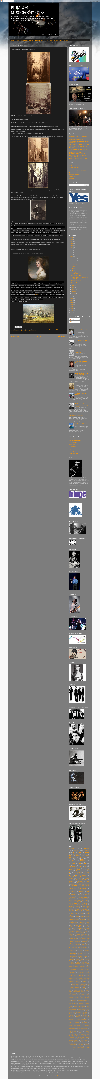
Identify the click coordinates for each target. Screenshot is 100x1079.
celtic (79, 868)
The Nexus (80, 950)
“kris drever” (71, 963)
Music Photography (84, 918)
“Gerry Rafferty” (83, 960)
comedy (84, 870)
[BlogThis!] (17, 327)
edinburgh (75, 854)
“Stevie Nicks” (84, 1041)
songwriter (83, 857)
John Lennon (84, 944)
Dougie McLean (72, 943)
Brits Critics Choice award (79, 940)
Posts (72, 319)
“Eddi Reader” (84, 1022)
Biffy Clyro (71, 898)
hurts (73, 896)
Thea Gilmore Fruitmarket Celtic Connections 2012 (81, 374)
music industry (76, 957)
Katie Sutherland (73, 926)
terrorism (70, 1012)
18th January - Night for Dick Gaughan (78, 136)
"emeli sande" (84, 934)
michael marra (72, 894)
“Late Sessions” (75, 1032)
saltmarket (14, 330)
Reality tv (84, 987)
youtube (85, 931)
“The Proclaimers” (72, 1044)
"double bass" (84, 909)
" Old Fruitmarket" (73, 897)
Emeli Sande (72, 866)
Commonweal (72, 446)
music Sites (81, 1003)
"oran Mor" (71, 910)
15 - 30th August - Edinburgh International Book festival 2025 (76, 138)
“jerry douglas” (84, 962)
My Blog (66, 40)
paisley (77, 959)
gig (74, 865)
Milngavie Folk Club (81, 879)
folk (73, 852)
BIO (18, 40)
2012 (71, 304)
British (72, 884)
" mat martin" (81, 966)
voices (86, 896)
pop (88, 859)
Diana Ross (84, 941)
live (70, 855)
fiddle (85, 865)
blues (75, 900)
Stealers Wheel (73, 922)
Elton (84, 943)
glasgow (46, 329)
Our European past (76, 275)
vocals (74, 1013)
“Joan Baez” (80, 1031)
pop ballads (81, 1004)
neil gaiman (82, 957)
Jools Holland (84, 981)
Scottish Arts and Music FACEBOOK (77, 171)
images (83, 906)
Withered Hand (73, 953)
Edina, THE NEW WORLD (81, 384)
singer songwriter (78, 872)
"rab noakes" (73, 975)
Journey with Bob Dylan (73, 982)
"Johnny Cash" (81, 932)
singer (70, 859)
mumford (87, 913)
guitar (73, 860)
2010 (71, 308)
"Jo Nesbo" (86, 968)
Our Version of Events (80, 888)
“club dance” (72, 1047)
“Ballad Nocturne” (79, 1016)
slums (18, 330)
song (87, 891)
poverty (59, 329)
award (70, 928)
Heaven (79, 884)
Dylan (77, 943)
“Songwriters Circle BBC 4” (74, 1040)
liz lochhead (81, 923)
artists (73, 873)
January (74, 293)
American (79, 862)
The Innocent (81, 994)
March (73, 289)
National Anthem (74, 919)
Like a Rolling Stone (73, 947)
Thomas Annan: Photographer (28, 330)
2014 (71, 300)
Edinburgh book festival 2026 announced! (81, 424)
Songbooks (71, 178)
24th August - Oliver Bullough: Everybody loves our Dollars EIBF (77, 153)
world (76, 875)
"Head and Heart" (79, 968)
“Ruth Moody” (79, 1035)
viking (70, 1013)
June (73, 270)
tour (86, 900)
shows (81, 896)
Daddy (82, 916)
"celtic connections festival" (75, 901)
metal (87, 923)
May (73, 285)
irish (70, 872)
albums (80, 922)
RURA (71, 913)
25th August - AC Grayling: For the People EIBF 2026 (77, 156)
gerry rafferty (75, 893)
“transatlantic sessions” (79, 963)
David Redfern (77, 941)
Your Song (74, 1000)
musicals (72, 925)
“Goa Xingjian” (78, 1029)
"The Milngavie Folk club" (84, 969)
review (84, 854)
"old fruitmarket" (86, 937)
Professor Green (76, 921)
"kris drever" (86, 935)
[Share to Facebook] (20, 327)
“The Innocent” (84, 1043)
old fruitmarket (79, 890)
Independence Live (73, 444)
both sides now (81, 1000)
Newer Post (15, 336)
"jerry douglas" (71, 935)
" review (87, 966)
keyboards (78, 1001)
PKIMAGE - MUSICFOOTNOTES (28, 10)
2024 (71, 241)
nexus (87, 957)
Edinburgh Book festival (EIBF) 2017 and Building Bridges (81, 405)
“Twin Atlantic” (75, 1046)
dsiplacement (39, 329)
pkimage (82, 860)
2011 (71, 306)
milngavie (81, 913)
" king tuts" (75, 966)
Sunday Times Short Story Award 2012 (80, 991)
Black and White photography (81, 976)
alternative (80, 953)
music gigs (87, 1003)
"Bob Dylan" (72, 968)
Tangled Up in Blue (72, 993)
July (73, 268)
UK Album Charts (79, 997)
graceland (87, 954)
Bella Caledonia (72, 449)
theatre (79, 878)
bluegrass (78, 906)
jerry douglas (82, 873)
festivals (71, 890)
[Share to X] (18, 327)
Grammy (76, 918)
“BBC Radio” (84, 1015)
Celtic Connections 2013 (74, 903)
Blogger (59, 1075)
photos (79, 852)
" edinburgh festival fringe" (80, 965)
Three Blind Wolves (77, 951)
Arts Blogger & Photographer (54, 40)
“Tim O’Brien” (80, 1044)
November (74, 260)
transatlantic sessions (83, 882)
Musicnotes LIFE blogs (74, 174)
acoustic (87, 884)
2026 (71, 237)
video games (76, 909)
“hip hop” (78, 962)
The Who (78, 996)
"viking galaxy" (82, 938)
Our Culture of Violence (27, 40)
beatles (74, 928)
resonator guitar (82, 1006)
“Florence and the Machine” (82, 1028)
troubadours (76, 960)
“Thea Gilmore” (72, 962)
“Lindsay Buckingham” (84, 1032)
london (70, 875)
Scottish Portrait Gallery (78, 990)
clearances (28, 329)
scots (76, 859)
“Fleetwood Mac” (72, 1028)
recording (75, 1006)
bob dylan (79, 876)
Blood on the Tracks (73, 978)
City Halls (77, 916)
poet (70, 865)
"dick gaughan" (77, 934)
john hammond (73, 956)
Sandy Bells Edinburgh (79, 988)
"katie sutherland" (72, 972)
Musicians (71, 862)
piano (76, 887)
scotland (72, 849)
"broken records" (79, 925)
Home (12, 40)
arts (85, 863)
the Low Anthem (77, 1012)
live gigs (72, 929)
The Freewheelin (72, 994)
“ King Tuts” (85, 1013)
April (73, 287)
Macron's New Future (76, 282)
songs (78, 855)
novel (83, 900)
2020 (71, 250)
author (70, 869)
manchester (80, 956)
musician (71, 881)
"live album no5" (80, 972)
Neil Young (82, 919)
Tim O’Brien (84, 996)
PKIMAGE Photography (74, 165)
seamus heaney (77, 1007)
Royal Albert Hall (85, 921)
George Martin (71, 981)
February (74, 291)
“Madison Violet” (73, 1034)
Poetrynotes (72, 176)
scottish (86, 850)
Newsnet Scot (72, 451)
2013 (71, 302)
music (86, 849)
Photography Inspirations (74, 987)
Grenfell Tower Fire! (76, 280)
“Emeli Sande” (84, 1026)
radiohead (83, 907)
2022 (71, 245)
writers (87, 862)
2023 (71, 243)
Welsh (86, 926)
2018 (71, 254)
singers (80, 881)
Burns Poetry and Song (81, 340)
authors (73, 863)
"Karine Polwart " (73, 969)
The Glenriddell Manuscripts (79, 351)
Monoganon (83, 984)
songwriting (78, 931)
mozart (70, 957)
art (85, 866)
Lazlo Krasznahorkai (83, 982)
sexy (82, 959)
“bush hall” (87, 1046)
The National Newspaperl (75, 440)
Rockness (71, 988)
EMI (81, 943)
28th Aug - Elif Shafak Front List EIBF (78, 158)
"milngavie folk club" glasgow (75, 937)
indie (84, 893)
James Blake (77, 944)
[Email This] (15, 327)
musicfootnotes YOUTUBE (75, 169)
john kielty (75, 923)
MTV (70, 984)
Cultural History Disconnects (76, 415)
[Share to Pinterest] (21, 327)
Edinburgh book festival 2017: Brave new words (78, 272)
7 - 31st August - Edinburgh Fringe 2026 (79, 144)
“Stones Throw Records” (74, 1043)
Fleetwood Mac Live (74, 979)
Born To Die (79, 910)
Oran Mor (83, 875)
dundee (80, 894)
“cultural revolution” (81, 1047)
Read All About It (83, 904)
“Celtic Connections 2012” (82, 1019)
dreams (76, 954)
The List (71, 448)
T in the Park (73, 950)
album (77, 870)
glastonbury (86, 928)
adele (76, 913)
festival (87, 852)
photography (72, 868)
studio (86, 1010)
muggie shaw (74, 1003)
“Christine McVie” (72, 1021)
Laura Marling (82, 898)
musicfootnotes (73, 1004)
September (75, 264)
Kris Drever (77, 912)
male (70, 1003)
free (84, 922)
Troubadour (71, 997)
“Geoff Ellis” (71, 1029)
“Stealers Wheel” (77, 1041)
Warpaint (87, 951)
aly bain (87, 872)
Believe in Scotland (73, 438)
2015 (71, 298)
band (79, 865)
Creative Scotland (73, 442)
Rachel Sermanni (73, 904)
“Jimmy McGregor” (72, 1031)
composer (80, 891)
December (74, 258)
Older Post (61, 336)
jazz (79, 900)
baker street (71, 954)
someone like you (81, 1009)
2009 (71, 310)
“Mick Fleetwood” (81, 1034)
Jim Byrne (78, 981)
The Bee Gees (84, 993)
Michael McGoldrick (83, 947)
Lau (76, 898)
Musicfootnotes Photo (74, 172)
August (73, 266)
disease (34, 329)
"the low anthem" (73, 938)
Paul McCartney (85, 912)
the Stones (85, 1012)
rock (80, 863)
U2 (83, 951)
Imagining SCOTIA (40, 40)
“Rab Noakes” (72, 932)
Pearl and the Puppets (83, 985)
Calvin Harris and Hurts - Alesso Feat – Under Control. (81, 363)
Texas (79, 993)
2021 (71, 248)
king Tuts (76, 907)
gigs (82, 859)
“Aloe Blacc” (71, 1015)
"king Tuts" (86, 925)
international (79, 869)
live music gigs (84, 1001)
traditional (71, 876)
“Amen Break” (78, 1015)
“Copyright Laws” (80, 1021)
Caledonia (85, 901)
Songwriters (71, 906)
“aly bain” (81, 1046)
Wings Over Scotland (74, 453)
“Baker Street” (71, 1016)
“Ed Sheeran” (76, 1022)
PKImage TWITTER (74, 167)
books (80, 866)
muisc (77, 896)
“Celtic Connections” (79, 915)
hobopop (87, 1000)
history (55, 329)
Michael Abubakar (75, 984)
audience (85, 953)
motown (85, 956)
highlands (50, 329)
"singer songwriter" (83, 897)
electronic (81, 954)
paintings (72, 959)
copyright (80, 928)
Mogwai (85, 903)
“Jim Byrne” (85, 1029)
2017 (71, 256)
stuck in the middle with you (78, 1010)
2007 (71, 312)
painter (71, 915)
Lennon (81, 926)
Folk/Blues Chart (83, 979)
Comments (73, 322)
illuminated (72, 1001)
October (74, 262)
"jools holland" (79, 935)
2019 (71, 252)
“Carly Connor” (80, 1018)
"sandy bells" (81, 975)
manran (77, 929)
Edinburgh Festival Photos (84, 978)
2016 (71, 296)
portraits (82, 929)
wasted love (79, 1013)
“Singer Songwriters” (81, 1038)
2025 (71, 239)
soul (85, 868)
